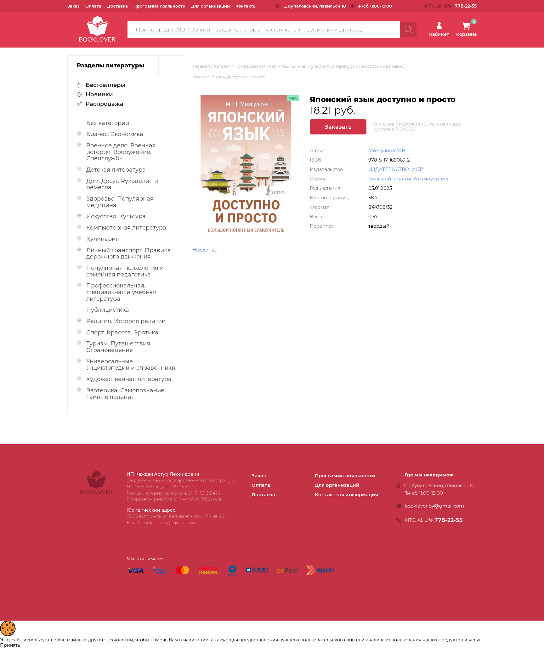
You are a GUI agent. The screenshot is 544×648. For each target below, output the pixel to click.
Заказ (73, 6)
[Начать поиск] (408, 29)
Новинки (99, 94)
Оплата (93, 6)
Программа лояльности (159, 6)
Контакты (246, 6)
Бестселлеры (105, 85)
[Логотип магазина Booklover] (96, 492)
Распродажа (104, 103)
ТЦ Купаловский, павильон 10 (313, 6)
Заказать (338, 126)
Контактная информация (346, 494)
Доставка (117, 6)
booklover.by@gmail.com (434, 506)
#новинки (205, 250)
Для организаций (210, 6)
